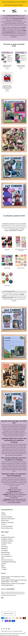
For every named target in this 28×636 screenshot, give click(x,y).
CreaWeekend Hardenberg (8, 562)
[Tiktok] (8, 628)
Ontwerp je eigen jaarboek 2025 (14, 45)
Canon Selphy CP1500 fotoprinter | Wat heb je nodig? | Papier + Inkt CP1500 (14, 580)
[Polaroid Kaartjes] (21, 260)
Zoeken (3, 513)
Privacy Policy (5, 520)
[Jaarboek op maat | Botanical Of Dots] (7, 57)
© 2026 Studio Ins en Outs (7, 631)
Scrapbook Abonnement (8, 537)
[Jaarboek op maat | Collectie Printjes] (21, 57)
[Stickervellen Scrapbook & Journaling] (21, 242)
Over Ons (3, 515)
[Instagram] (6, 628)
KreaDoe (3, 563)
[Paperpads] (7, 242)
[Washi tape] (7, 278)
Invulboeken (4, 550)
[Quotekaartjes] (7, 260)
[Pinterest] (3, 628)
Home (3, 535)
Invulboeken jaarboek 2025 (14, 216)
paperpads (12, 228)
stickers (17, 228)
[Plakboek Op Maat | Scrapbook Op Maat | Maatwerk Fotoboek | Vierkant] (7, 78)
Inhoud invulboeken (6, 517)
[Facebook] (1, 628)
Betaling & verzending (7, 522)
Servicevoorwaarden (7, 526)
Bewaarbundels (5, 552)
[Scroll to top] (24, 632)
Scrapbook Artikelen (6, 539)
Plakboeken (4, 548)
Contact (3, 524)
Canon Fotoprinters (6, 556)
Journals (3, 544)
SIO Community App (7, 560)
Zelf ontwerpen (5, 554)
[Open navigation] (4, 11)
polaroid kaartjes (12, 230)
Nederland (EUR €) (9, 613)
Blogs (2, 565)
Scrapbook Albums (6, 543)
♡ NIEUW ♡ (4, 569)
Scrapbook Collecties (7, 541)
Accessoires (4, 546)
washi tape (20, 230)
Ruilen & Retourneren (7, 528)
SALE (2, 558)
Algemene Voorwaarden (8, 518)
